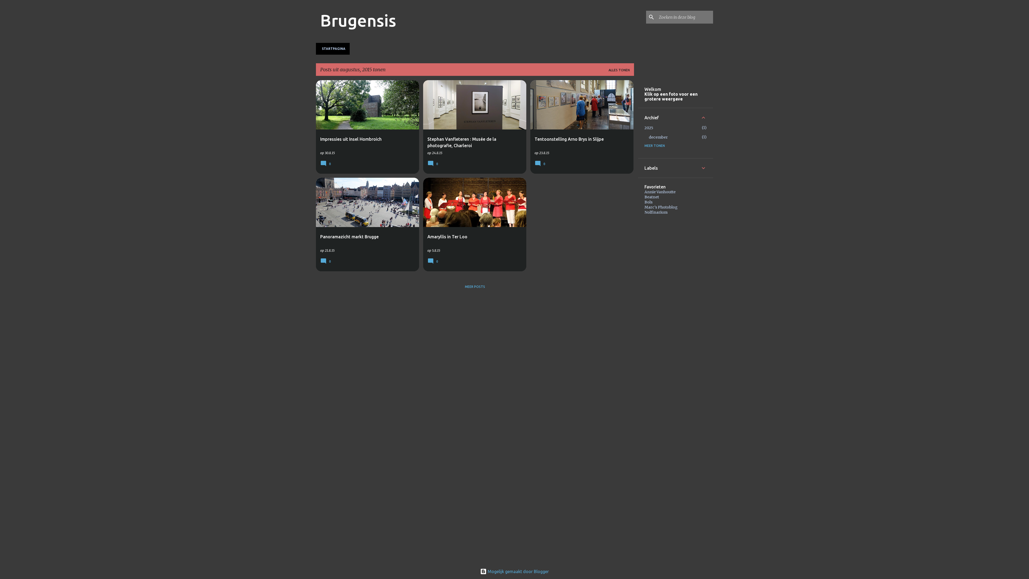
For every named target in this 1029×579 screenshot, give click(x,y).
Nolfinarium (656, 212)
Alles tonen (619, 70)
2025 (648, 127)
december (658, 137)
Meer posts (475, 286)
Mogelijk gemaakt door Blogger (518, 571)
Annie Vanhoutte (660, 192)
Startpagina (333, 48)
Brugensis (358, 20)
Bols (648, 202)
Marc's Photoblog (661, 207)
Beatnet (651, 197)
